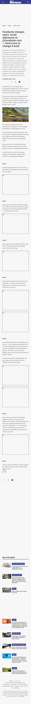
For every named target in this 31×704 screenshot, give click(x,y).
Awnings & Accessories (19, 644)
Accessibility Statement (7, 686)
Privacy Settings (15, 688)
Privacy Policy (13, 684)
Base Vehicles (16, 633)
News (9, 25)
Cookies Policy (5, 684)
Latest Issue (16, 25)
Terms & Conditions (22, 684)
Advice (14, 668)
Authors (26, 686)
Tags (22, 686)
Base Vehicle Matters (18, 564)
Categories (16, 686)
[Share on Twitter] (12, 82)
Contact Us (17, 681)
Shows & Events (17, 575)
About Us (11, 681)
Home (3, 25)
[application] (15, 114)
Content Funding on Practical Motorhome (15, 682)
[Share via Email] (19, 82)
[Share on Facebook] (15, 82)
